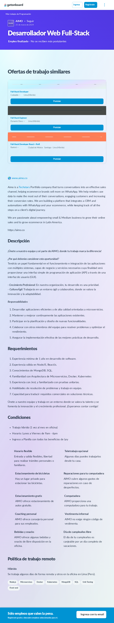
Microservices (26, 582)
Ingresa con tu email (92, 614)
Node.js (13, 582)
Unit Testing (88, 582)
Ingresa (76, 5)
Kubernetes (52, 582)
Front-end (14, 588)
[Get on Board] (13, 5)
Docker (40, 582)
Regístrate (90, 5)
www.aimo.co (19, 178)
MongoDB (66, 582)
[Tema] (99, 5)
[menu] (103, 4)
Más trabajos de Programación (18, 14)
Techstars (24, 187)
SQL (76, 582)
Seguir (30, 21)
